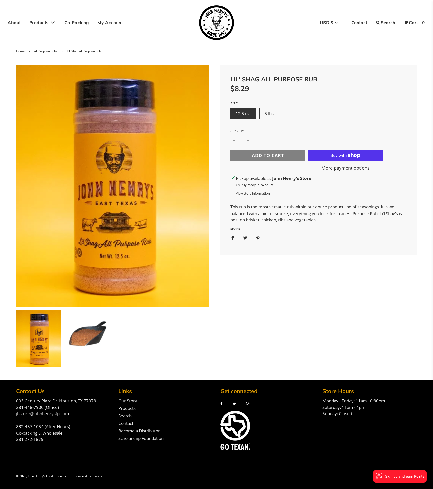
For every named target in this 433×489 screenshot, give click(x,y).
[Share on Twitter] (245, 238)
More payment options (345, 168)
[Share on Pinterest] (258, 238)
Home (20, 51)
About (14, 22)
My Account (110, 22)
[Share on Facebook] (232, 238)
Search (125, 416)
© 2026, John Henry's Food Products (41, 476)
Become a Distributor (139, 431)
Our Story (127, 401)
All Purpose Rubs (45, 51)
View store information (253, 193)
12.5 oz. (243, 113)
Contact (125, 423)
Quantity (237, 131)
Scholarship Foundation (141, 438)
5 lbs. (270, 113)
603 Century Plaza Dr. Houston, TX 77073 (56, 401)
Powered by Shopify (88, 476)
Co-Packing (76, 22)
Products (127, 408)
